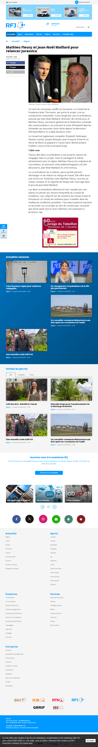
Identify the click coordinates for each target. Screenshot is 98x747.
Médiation (9, 674)
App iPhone (68, 519)
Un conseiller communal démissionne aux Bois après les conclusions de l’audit (70, 321)
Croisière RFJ (68, 34)
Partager (12, 63)
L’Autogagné (9, 625)
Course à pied (54, 576)
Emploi (52, 621)
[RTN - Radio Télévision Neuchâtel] (58, 700)
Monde (8, 545)
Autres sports (54, 580)
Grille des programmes (13, 609)
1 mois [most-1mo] (31, 375)
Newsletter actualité (12, 568)
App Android (81, 519)
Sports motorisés (55, 568)
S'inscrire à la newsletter (49, 473)
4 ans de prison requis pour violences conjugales (23, 287)
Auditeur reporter (11, 564)
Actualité (11, 34)
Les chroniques (10, 601)
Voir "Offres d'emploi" (49, 494)
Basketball (53, 545)
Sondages (9, 633)
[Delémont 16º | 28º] (48, 21)
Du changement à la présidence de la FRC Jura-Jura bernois (70, 287)
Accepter (90, 741)
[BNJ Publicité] (19, 700)
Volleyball (53, 549)
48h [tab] (11, 375)
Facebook (16, 519)
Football (53, 537)
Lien (12, 72)
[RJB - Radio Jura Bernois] (39, 700)
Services (56, 34)
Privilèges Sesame (56, 605)
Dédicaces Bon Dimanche (14, 613)
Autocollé (9, 629)
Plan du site (32, 722)
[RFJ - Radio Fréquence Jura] (78, 700)
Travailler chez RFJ (11, 666)
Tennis (52, 564)
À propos (8, 650)
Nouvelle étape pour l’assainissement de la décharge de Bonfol (70, 405)
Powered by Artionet (12, 727)
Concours (9, 637)
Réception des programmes (15, 654)
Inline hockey (54, 572)
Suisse (8, 541)
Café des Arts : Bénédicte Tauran (21, 404)
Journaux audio (10, 556)
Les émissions (10, 597)
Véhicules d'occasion (57, 597)
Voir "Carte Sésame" (19, 494)
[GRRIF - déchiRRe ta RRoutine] (39, 707)
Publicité (8, 662)
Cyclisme (53, 552)
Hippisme (53, 560)
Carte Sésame (10, 658)
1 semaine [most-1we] (21, 375)
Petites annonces (55, 613)
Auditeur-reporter (84, 2)
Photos (39, 34)
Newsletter (9, 686)
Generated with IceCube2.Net (29, 727)
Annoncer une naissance (13, 617)
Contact (8, 682)
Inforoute (53, 617)
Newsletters (56, 519)
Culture (8, 552)
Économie (9, 549)
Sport (20, 34)
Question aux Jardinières (13, 621)
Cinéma (52, 601)
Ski (51, 556)
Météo (52, 609)
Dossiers (8, 560)
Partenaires (9, 670)
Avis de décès (54, 625)
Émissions (29, 34)
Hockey (52, 541)
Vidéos (47, 34)
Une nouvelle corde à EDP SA (19, 354)
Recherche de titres (12, 605)
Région (27, 41)
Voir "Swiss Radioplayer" (78, 494)
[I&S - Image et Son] (58, 707)
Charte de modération (13, 678)
